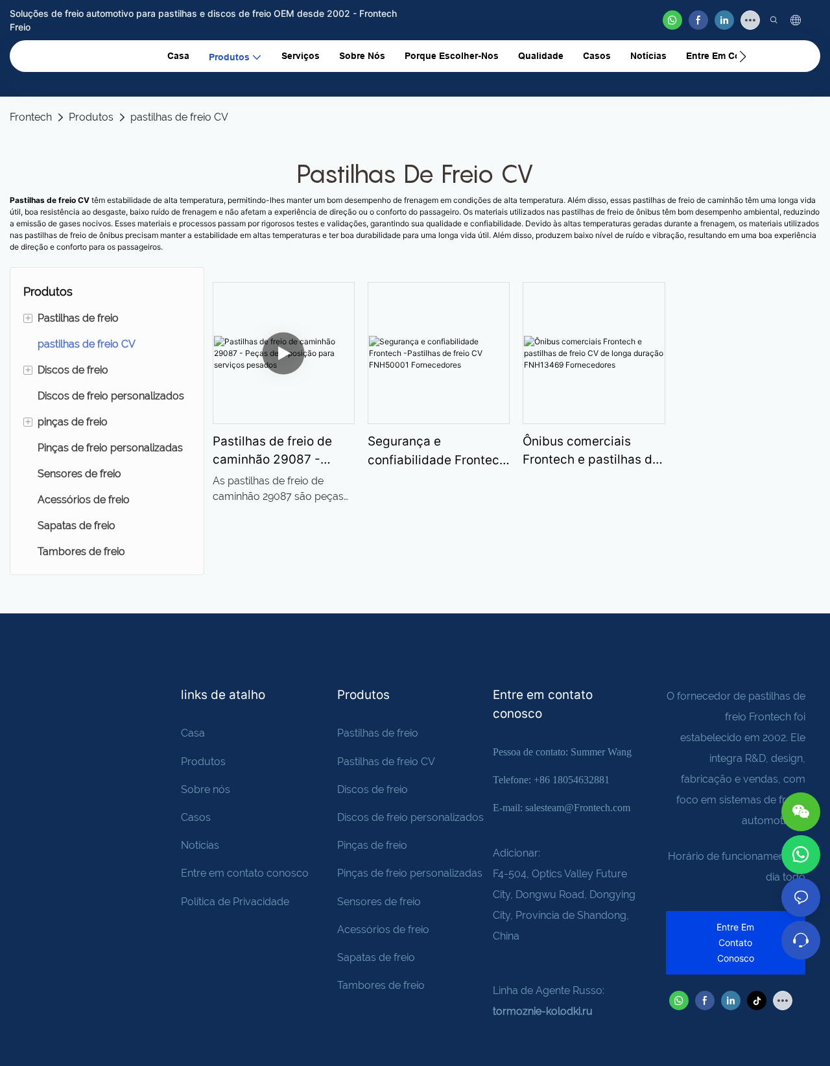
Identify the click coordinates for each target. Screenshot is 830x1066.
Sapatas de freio (376, 957)
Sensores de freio (379, 901)
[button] (742, 56)
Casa (193, 733)
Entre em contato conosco (245, 873)
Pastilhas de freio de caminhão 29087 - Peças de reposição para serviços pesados (279, 451)
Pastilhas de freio (377, 733)
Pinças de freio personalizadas (409, 873)
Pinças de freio (372, 845)
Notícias (200, 845)
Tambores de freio (381, 985)
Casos (196, 817)
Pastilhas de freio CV (386, 761)
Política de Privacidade (235, 901)
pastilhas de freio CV (179, 117)
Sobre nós (205, 789)
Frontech (31, 117)
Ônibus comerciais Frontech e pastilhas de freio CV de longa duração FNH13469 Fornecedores (591, 451)
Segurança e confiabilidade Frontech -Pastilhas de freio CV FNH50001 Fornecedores (437, 451)
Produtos (91, 117)
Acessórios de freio (383, 929)
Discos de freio (372, 789)
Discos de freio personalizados (410, 817)
